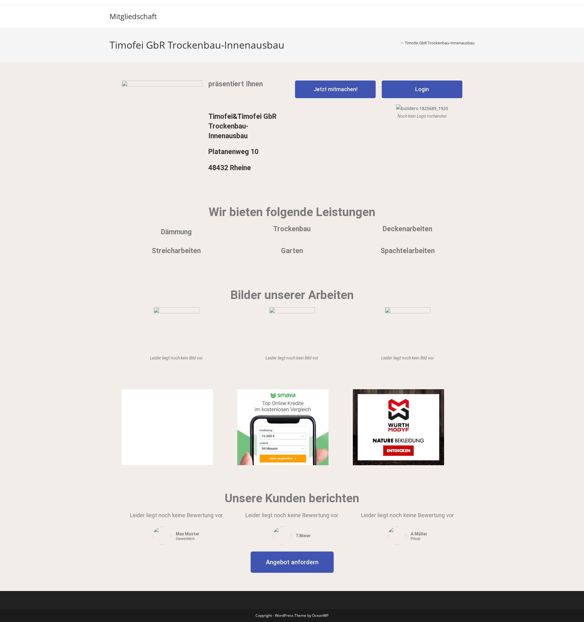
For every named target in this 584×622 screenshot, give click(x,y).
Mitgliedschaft (133, 16)
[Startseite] (397, 43)
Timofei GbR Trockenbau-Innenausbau (439, 43)
